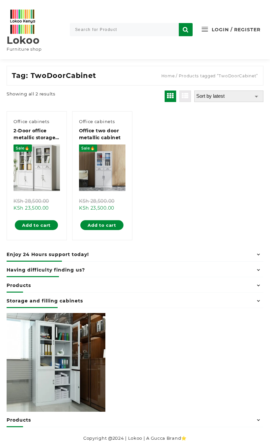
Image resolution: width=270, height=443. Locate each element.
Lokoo (23, 40)
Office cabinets (31, 121)
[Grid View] (170, 96)
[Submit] (186, 29)
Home (168, 75)
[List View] (185, 96)
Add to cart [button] (36, 225)
